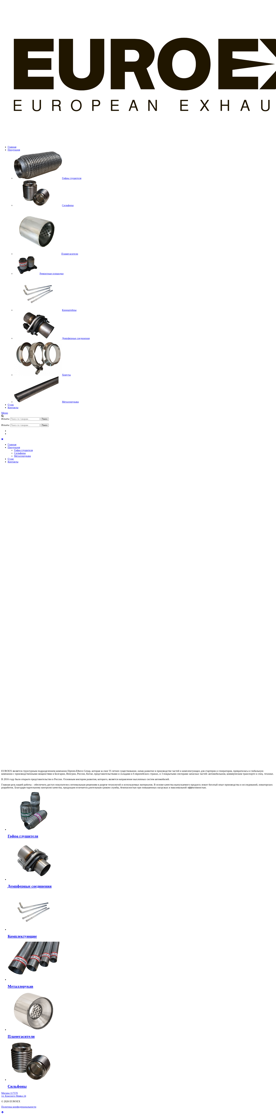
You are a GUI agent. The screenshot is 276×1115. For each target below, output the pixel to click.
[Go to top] (2, 1112)
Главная (12, 147)
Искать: (5, 418)
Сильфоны (20, 453)
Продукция (14, 149)
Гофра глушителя (23, 450)
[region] (138, 614)
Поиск (44, 419)
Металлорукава (22, 456)
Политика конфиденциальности (18, 1106)
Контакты (13, 407)
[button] (138, 751)
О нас (11, 404)
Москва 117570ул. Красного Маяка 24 (13, 1094)
